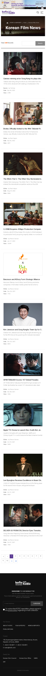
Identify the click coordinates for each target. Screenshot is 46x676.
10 (7, 560)
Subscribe (36, 603)
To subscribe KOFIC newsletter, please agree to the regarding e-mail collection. (23, 609)
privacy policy (12, 610)
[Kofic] (5, 12)
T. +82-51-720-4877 (9, 645)
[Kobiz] (11, 12)
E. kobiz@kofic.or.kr (9, 647)
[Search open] (38, 12)
